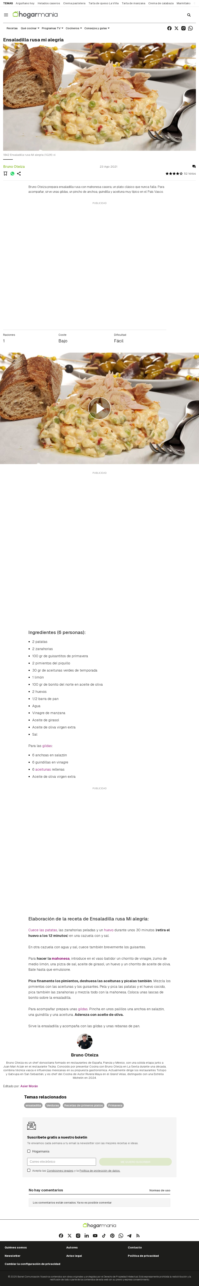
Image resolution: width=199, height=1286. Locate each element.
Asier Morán (29, 1086)
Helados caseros (49, 3)
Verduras (52, 1105)
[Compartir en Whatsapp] (12, 173)
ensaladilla (33, 1105)
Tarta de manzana (133, 3)
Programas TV (51, 28)
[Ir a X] (176, 28)
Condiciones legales (60, 1170)
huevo (109, 930)
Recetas (12, 28)
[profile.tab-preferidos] (5, 173)
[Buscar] (189, 15)
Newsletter (12, 1256)
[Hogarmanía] (39, 15)
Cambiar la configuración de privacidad (32, 1264)
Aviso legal (74, 1256)
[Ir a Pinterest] (112, 1235)
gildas (47, 746)
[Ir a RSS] (138, 1235)
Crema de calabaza (161, 3)
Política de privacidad (143, 1256)
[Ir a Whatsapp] (190, 28)
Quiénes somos (16, 1247)
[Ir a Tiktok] (103, 1235)
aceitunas (43, 769)
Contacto (135, 1247)
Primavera (115, 1105)
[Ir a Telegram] (129, 1235)
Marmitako (184, 3)
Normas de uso (159, 1190)
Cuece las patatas (42, 930)
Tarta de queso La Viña (103, 3)
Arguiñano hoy (25, 3)
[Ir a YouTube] (95, 1235)
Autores (72, 1247)
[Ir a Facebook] (169, 28)
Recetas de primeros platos (83, 1105)
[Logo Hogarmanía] (99, 1226)
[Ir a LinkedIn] (86, 1235)
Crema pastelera (74, 3)
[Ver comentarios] (194, 166)
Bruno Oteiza (14, 166)
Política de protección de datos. (99, 1170)
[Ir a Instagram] (183, 28)
